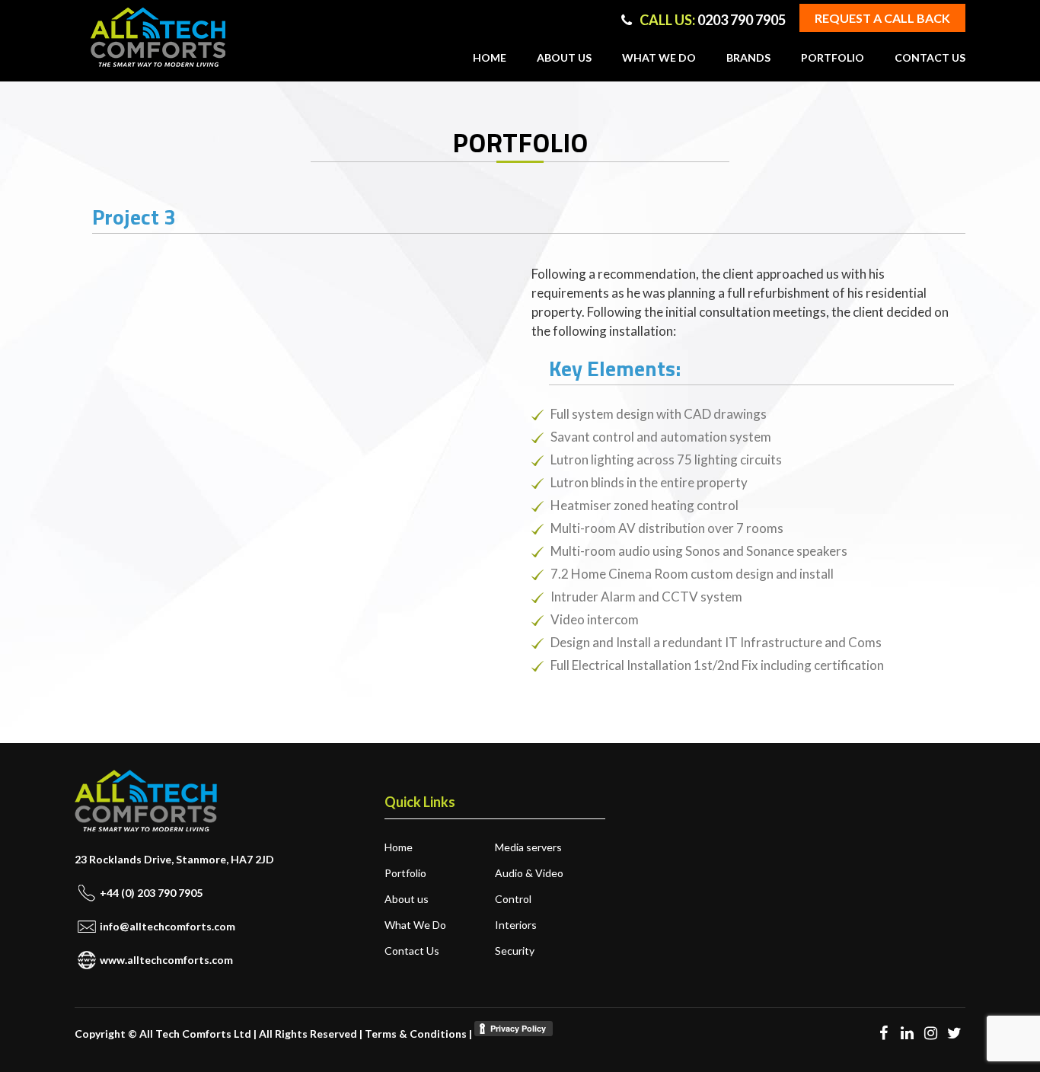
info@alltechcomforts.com (167, 926)
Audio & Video (529, 872)
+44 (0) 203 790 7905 (151, 892)
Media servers (528, 847)
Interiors (516, 924)
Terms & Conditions (416, 1033)
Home (489, 57)
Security (514, 950)
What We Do (659, 57)
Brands (748, 57)
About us (564, 57)
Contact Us (930, 57)
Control (513, 898)
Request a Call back (882, 18)
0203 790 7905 (713, 19)
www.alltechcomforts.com (166, 959)
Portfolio (832, 57)
